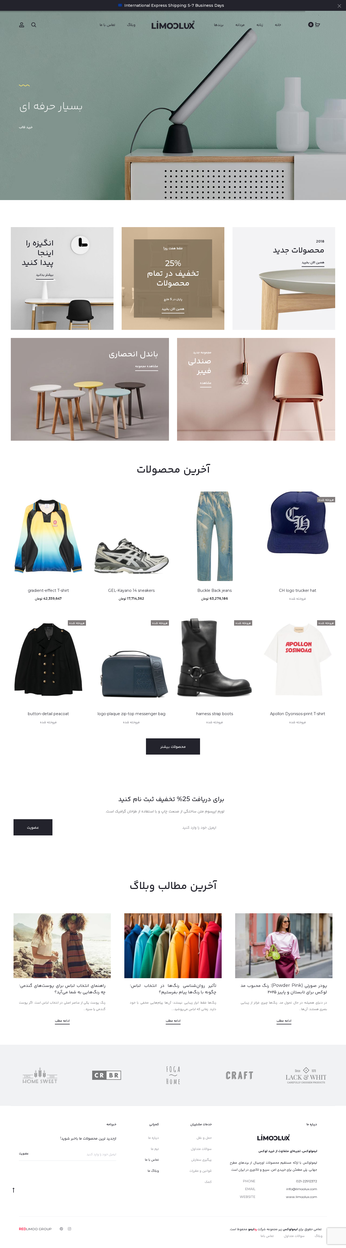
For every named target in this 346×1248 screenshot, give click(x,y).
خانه (278, 24)
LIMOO (28, 1229)
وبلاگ (131, 24)
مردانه (240, 24)
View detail (62, 278)
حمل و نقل (204, 1138)
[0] (317, 24)
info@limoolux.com (301, 1189)
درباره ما (153, 1138)
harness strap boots (214, 713)
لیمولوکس (290, 1229)
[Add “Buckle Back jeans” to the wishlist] (245, 498)
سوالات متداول (201, 1149)
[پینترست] (61, 1229)
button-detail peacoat (48, 713)
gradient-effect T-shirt (48, 590)
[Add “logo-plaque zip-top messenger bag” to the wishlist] (162, 621)
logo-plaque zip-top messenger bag (131, 713)
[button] (328, 509)
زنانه (260, 24)
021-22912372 (306, 1181)
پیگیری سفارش (201, 1159)
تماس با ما (107, 24)
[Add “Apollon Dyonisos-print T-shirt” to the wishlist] (328, 621)
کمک (208, 1182)
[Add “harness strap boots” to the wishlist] (245, 621)
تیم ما (155, 1149)
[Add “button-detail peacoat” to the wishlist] (79, 621)
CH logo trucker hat (297, 590)
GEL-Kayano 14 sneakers (131, 590)
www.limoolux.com (301, 1197)
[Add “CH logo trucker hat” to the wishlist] (328, 498)
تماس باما (267, 1236)
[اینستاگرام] (69, 1229)
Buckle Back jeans (214, 590)
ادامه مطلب (284, 1020)
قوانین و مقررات (200, 1171)
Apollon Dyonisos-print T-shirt (297, 713)
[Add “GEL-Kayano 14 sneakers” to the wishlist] (162, 498)
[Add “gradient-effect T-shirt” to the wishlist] (79, 498)
